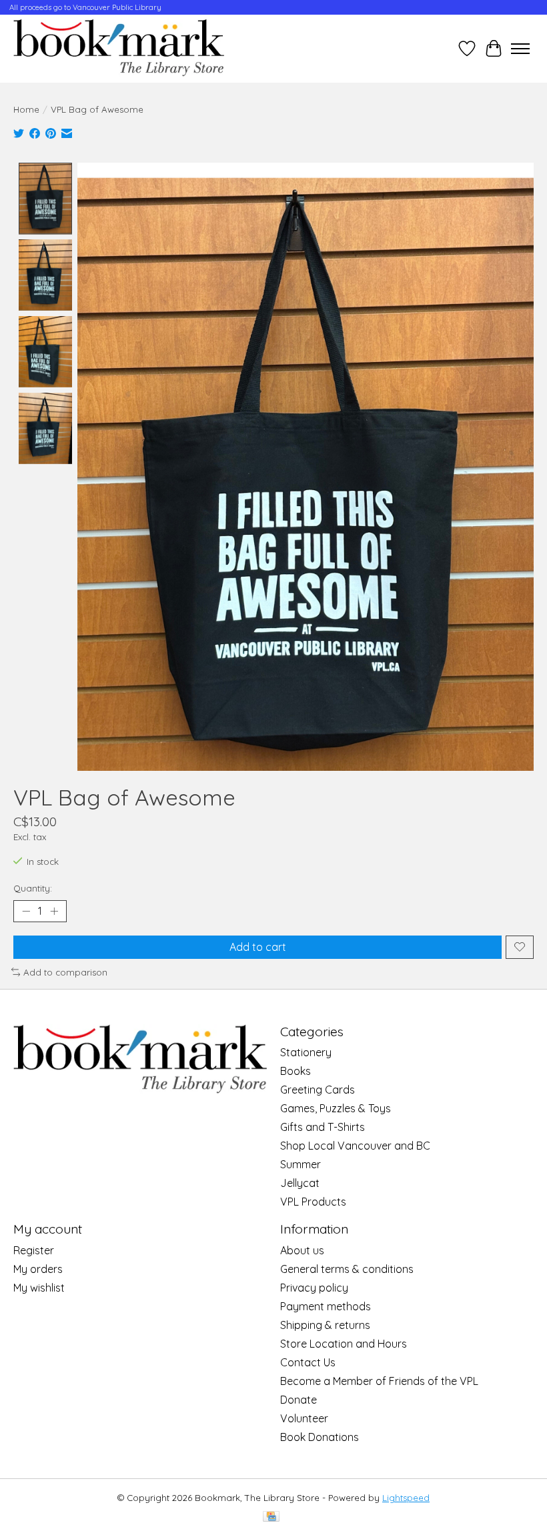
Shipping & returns (325, 1325)
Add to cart (257, 947)
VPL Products (313, 1201)
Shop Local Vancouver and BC (355, 1145)
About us (302, 1250)
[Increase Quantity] (54, 911)
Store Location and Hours (343, 1343)
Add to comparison (65, 972)
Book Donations (319, 1437)
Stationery (306, 1052)
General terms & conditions (347, 1269)
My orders (38, 1269)
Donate (298, 1399)
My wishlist (39, 1287)
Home (26, 109)
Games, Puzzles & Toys (335, 1108)
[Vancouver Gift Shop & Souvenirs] (118, 49)
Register (33, 1250)
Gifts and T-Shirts (322, 1127)
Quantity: (32, 888)
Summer (300, 1164)
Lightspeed (406, 1497)
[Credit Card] (271, 1517)
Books (295, 1071)
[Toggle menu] (520, 48)
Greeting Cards (317, 1089)
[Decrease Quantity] (26, 911)
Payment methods (325, 1306)
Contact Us (308, 1362)
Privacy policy (314, 1287)
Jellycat (300, 1183)
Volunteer (304, 1418)
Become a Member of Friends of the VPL (379, 1381)
